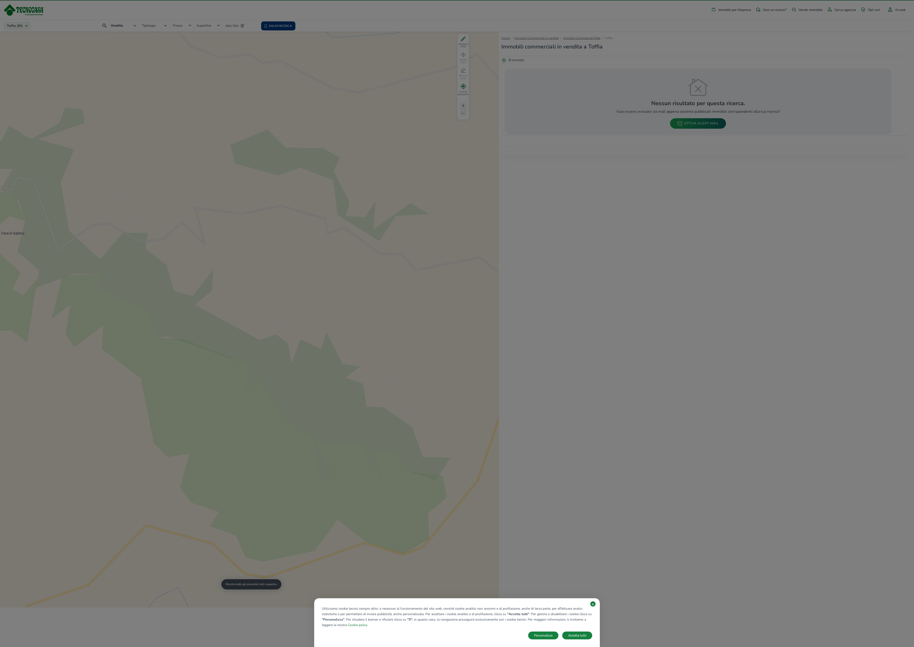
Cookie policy (357, 625)
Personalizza (543, 635)
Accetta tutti (577, 635)
